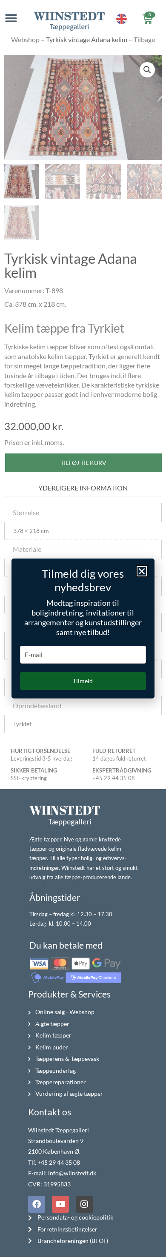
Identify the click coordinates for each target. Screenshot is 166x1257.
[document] (83, 628)
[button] (141, 571)
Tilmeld (83, 680)
